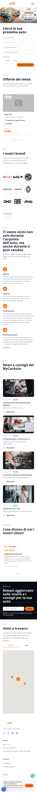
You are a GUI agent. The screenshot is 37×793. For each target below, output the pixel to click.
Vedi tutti (6, 348)
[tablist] (18, 645)
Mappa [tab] (10, 645)
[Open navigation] (32, 3)
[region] (18, 117)
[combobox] (18, 38)
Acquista (6, 775)
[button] (12, 677)
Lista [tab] (26, 645)
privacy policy (10, 615)
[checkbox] (3, 60)
